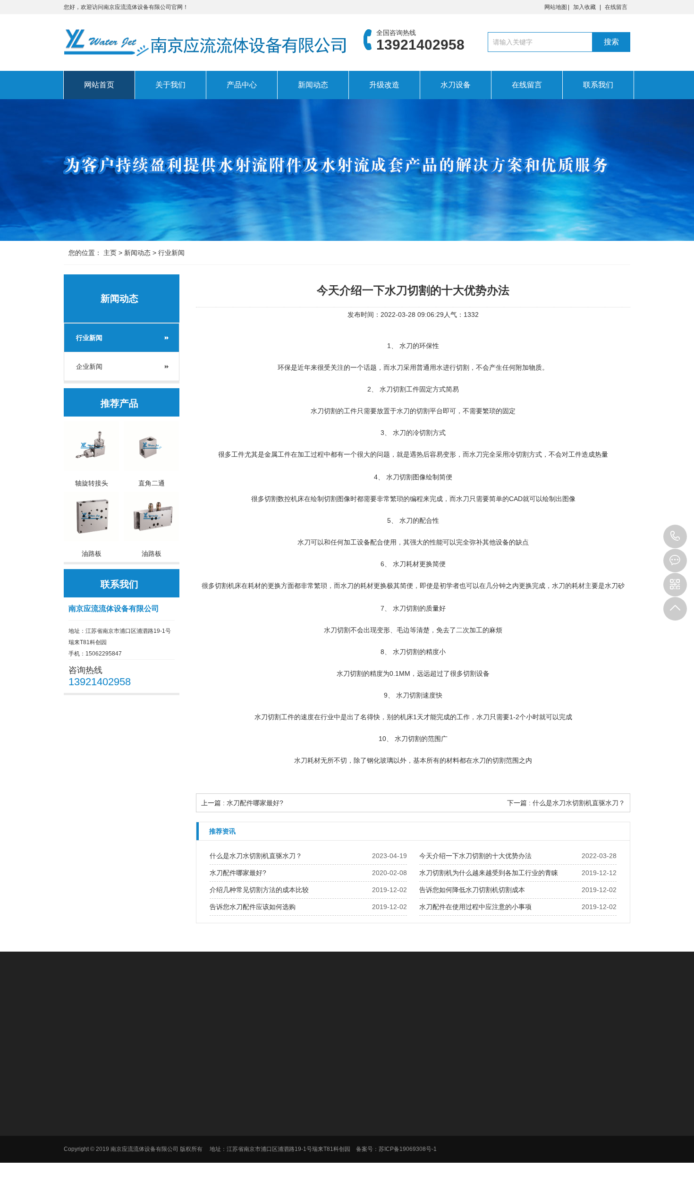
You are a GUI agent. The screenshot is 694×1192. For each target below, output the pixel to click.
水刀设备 (455, 85)
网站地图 (555, 7)
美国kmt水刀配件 (207, 1015)
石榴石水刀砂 (457, 1186)
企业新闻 (89, 366)
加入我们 (353, 1087)
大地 (445, 1087)
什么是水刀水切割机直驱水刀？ (256, 856)
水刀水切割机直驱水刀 (328, 1015)
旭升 (445, 1136)
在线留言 (616, 7)
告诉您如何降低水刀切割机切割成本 (472, 890)
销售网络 (353, 1100)
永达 (445, 1149)
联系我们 (598, 85)
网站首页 (99, 85)
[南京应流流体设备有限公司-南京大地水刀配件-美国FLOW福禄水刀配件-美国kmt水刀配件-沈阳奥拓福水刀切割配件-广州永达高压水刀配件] (205, 45)
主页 (110, 252)
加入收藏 (584, 7)
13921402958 (675, 536)
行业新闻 (171, 252)
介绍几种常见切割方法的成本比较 (259, 890)
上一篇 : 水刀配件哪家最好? (242, 803)
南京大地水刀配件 (263, 1015)
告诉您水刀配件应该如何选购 (253, 907)
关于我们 (170, 85)
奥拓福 (448, 1161)
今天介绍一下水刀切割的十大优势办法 (475, 856)
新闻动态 (313, 85)
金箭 (445, 1112)
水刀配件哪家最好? (238, 873)
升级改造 (384, 85)
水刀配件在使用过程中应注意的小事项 (475, 907)
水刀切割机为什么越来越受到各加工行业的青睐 (488, 873)
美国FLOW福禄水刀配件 (139, 1015)
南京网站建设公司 (469, 1015)
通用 (445, 1124)
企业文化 (353, 1075)
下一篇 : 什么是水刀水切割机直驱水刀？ (566, 803)
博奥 (445, 1075)
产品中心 (242, 85)
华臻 (445, 1100)
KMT (445, 1173)
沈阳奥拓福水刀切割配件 (402, 1015)
